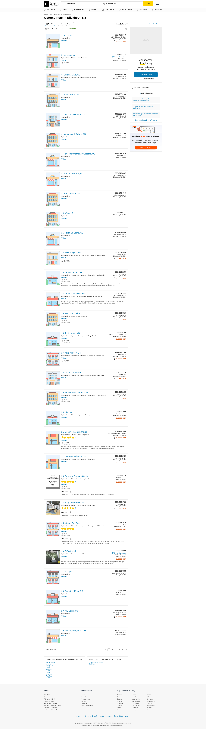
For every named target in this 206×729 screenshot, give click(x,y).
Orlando (149, 703)
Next (126, 649)
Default (123, 24)
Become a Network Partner (52, 705)
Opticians (84, 58)
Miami (149, 695)
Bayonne (49, 669)
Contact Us (47, 697)
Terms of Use (118, 716)
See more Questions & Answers (146, 120)
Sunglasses (85, 434)
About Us (47, 695)
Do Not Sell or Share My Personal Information (97, 716)
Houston (134, 697)
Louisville (135, 707)
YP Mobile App (85, 699)
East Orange (50, 671)
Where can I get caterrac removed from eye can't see (145, 114)
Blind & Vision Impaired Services (81, 296)
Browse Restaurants (87, 705)
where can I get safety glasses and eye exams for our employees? (145, 99)
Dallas (119, 707)
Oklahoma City (151, 701)
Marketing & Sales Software (53, 710)
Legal (126, 716)
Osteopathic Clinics (92, 336)
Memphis (135, 710)
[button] (157, 4)
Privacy (78, 716)
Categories (84, 703)
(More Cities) (131, 691)
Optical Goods (75, 58)
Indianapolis (136, 699)
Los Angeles (136, 705)
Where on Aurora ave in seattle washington (143, 107)
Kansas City (136, 701)
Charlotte (120, 703)
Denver (119, 710)
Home (46, 14)
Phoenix (149, 707)
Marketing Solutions (50, 707)
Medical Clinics (102, 275)
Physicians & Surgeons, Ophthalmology (83, 77)
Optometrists (65, 38)
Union (48, 667)
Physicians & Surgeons (78, 336)
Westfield (49, 676)
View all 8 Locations (119, 553)
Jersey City (49, 666)
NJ (51, 14)
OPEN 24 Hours (74, 29)
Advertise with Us (49, 699)
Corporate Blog (49, 701)
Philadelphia (150, 705)
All (62, 24)
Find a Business (86, 697)
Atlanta (119, 695)
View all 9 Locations (119, 57)
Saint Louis (150, 710)
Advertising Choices (50, 703)
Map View (51, 24)
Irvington (49, 674)
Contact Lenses (76, 434)
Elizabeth (57, 14)
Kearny (48, 678)
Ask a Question (147, 93)
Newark (48, 664)
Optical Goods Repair (77, 479)
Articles (83, 695)
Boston (119, 701)
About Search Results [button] (155, 24)
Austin (119, 697)
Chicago (119, 705)
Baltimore (120, 699)
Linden (48, 672)
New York (150, 699)
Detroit (134, 695)
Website (64, 40)
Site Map (83, 701)
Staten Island (50, 662)
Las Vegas (135, 703)
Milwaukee (150, 697)
